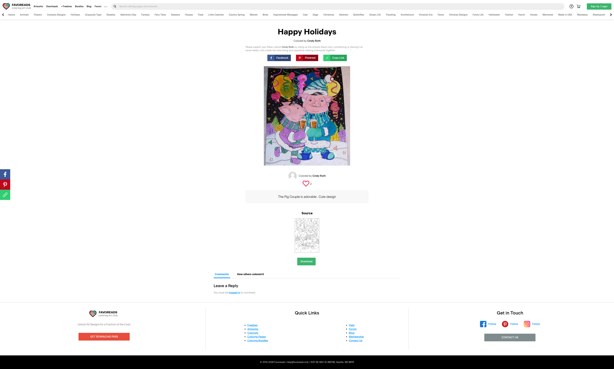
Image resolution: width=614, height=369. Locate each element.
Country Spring (237, 14)
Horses (533, 14)
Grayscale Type (93, 14)
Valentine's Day (128, 14)
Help (351, 325)
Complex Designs (56, 14)
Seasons (175, 14)
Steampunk (599, 14)
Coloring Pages (256, 336)
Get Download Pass (104, 336)
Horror (521, 14)
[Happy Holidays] (307, 235)
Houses (189, 14)
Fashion (509, 14)
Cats (305, 14)
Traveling (391, 14)
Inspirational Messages (285, 14)
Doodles (110, 14)
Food (200, 14)
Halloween (494, 14)
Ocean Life (375, 14)
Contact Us (355, 340)
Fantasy (145, 14)
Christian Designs (458, 14)
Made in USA (565, 14)
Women (254, 14)
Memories (548, 14)
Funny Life (478, 14)
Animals (24, 14)
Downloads (52, 6)
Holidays (75, 14)
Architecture (407, 14)
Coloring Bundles (257, 340)
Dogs (315, 14)
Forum (98, 6)
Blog (89, 6)
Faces (441, 14)
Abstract (343, 14)
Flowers (38, 14)
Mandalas (582, 14)
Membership (356, 336)
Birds (265, 14)
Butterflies (358, 14)
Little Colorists (216, 14)
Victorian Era (426, 14)
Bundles (79, 6)
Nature (11, 14)
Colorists (252, 332)
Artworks (38, 6)
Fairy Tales (160, 14)
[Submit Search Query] (115, 6)
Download (306, 261)
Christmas (328, 14)
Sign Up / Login (599, 6)
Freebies (67, 6)
